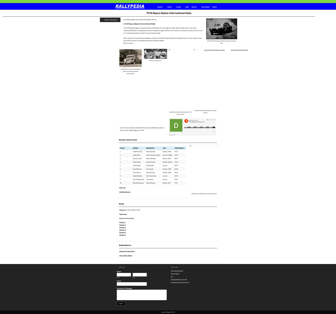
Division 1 (122, 222)
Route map (123, 214)
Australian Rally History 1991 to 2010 (180, 282)
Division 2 (122, 225)
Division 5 (122, 232)
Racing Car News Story (127, 251)
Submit (121, 303)
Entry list (122, 188)
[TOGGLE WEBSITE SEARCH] (220, 7)
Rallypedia (130, 6)
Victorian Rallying (175, 274)
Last (134, 277)
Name (119, 272)
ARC (172, 276)
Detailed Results (124, 192)
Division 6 (122, 235)
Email (119, 281)
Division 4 (122, 230)
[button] (110, 20)
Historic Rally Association (177, 271)
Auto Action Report (125, 255)
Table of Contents (110, 20)
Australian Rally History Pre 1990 (179, 279)
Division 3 (122, 227)
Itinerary (122, 210)
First (118, 277)
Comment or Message (125, 288)
